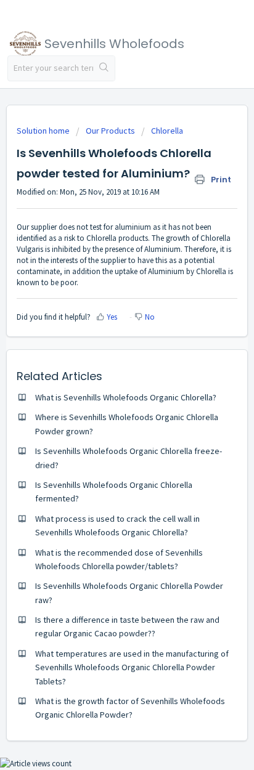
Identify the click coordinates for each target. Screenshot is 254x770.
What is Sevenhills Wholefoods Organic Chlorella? (125, 397)
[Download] (104, 379)
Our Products (110, 130)
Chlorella (167, 130)
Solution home (44, 130)
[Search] (104, 68)
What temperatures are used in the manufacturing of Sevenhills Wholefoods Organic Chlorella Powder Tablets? (132, 667)
